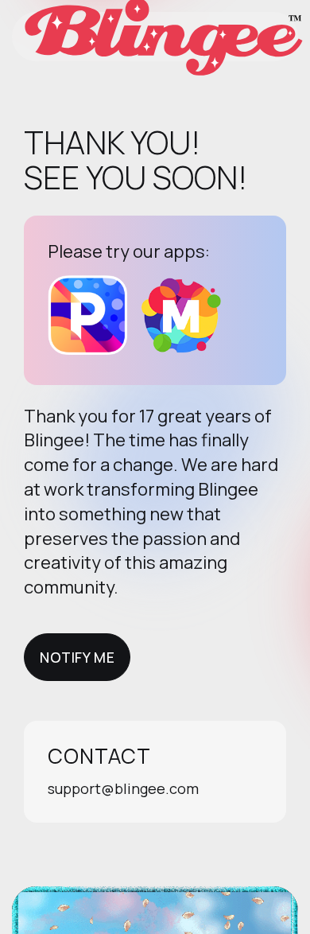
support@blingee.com (123, 788)
